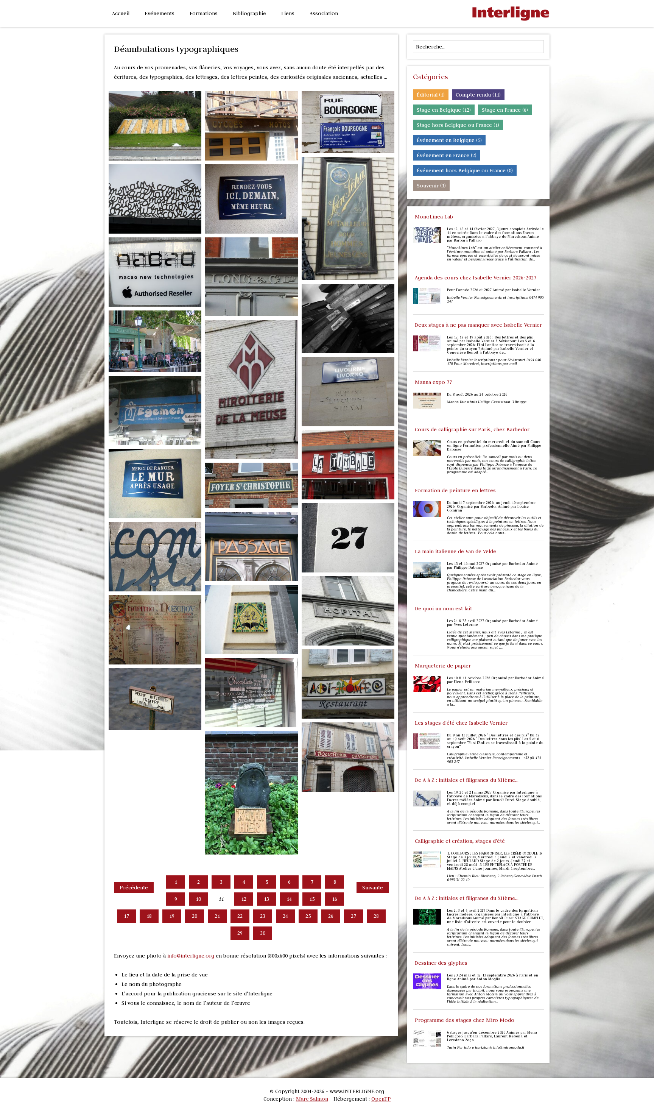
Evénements (159, 13)
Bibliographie (249, 13)
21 (217, 915)
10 (198, 898)
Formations (204, 13)
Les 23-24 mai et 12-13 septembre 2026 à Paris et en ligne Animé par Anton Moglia (492, 977)
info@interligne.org (190, 955)
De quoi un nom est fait (443, 608)
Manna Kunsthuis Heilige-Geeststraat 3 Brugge (487, 402)
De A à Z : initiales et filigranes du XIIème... (467, 780)
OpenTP (381, 1098)
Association (324, 13)
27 (353, 915)
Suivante (372, 887)
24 (285, 915)
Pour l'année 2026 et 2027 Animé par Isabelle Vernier (493, 290)
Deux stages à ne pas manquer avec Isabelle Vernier (478, 324)
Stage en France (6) (505, 109)
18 (149, 915)
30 (262, 933)
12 (243, 898)
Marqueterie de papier (443, 665)
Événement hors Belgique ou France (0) (465, 170)
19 (171, 915)
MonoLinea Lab (434, 216)
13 (266, 898)
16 (334, 898)
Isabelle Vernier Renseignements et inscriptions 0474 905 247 (495, 299)
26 (330, 915)
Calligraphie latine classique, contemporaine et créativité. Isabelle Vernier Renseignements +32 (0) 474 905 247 (494, 758)
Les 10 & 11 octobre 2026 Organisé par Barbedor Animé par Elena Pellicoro (495, 680)
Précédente (134, 887)
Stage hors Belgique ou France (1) (458, 125)
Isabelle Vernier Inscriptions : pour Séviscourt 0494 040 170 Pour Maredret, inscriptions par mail (494, 362)
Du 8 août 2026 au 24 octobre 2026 (477, 394)
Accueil (120, 13)
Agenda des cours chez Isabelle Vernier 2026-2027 (475, 277)
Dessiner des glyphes (441, 962)
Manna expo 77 (433, 382)
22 (240, 915)
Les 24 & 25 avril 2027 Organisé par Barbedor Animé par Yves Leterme (492, 623)
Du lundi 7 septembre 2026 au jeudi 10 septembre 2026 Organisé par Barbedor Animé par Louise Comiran (491, 507)
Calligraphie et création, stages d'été (460, 841)
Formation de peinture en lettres (455, 490)
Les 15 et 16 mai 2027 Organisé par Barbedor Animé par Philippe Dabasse (492, 565)
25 (308, 915)
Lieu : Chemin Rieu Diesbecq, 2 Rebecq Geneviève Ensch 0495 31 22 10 (494, 878)
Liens (287, 13)
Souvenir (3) (431, 185)
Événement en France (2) (446, 155)
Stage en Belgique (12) (444, 109)
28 (376, 915)
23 (262, 915)
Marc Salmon (312, 1098)
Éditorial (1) (431, 94)
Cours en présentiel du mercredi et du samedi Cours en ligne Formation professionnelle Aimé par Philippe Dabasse (494, 446)
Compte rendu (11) (478, 94)
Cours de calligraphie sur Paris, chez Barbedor (472, 429)
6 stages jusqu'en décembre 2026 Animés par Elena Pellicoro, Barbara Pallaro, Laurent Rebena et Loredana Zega (492, 1036)
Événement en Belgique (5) (449, 140)
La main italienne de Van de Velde (455, 551)
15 (312, 898)
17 (126, 915)
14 (289, 898)
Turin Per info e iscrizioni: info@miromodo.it (486, 1047)
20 (194, 915)
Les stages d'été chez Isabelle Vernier (461, 722)
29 (240, 933)
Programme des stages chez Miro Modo (464, 1020)
